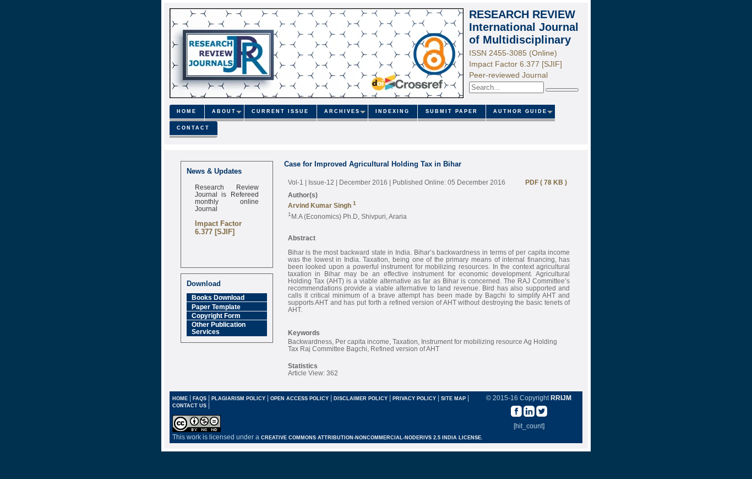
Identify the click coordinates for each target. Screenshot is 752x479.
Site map (453, 398)
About (224, 111)
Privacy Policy (415, 398)
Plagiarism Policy (238, 398)
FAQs (199, 398)
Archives (342, 111)
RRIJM (561, 397)
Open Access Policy (299, 398)
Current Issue (280, 111)
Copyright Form (216, 315)
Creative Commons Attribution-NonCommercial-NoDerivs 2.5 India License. (372, 437)
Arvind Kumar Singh (320, 205)
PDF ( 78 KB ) (543, 182)
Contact (193, 128)
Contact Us (190, 405)
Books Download (218, 297)
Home (187, 111)
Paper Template (216, 306)
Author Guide (520, 111)
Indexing (392, 111)
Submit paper (452, 111)
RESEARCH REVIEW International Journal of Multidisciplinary (524, 27)
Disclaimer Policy (361, 398)
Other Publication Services (219, 328)
